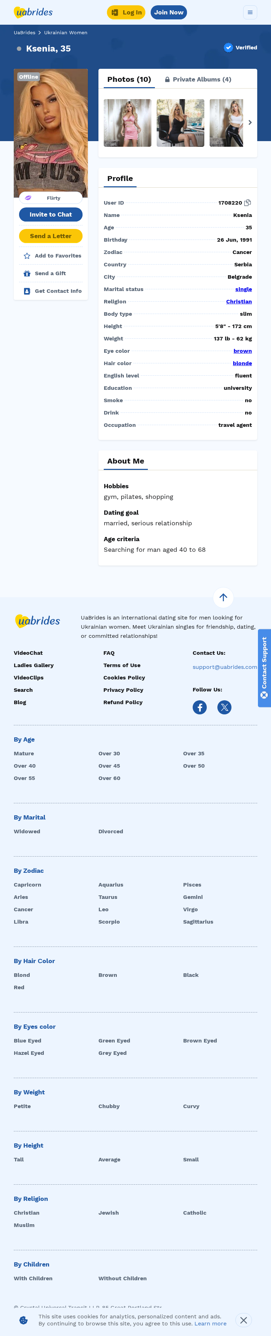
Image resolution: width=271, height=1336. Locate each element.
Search (23, 690)
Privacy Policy (123, 690)
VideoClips (29, 677)
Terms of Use (121, 665)
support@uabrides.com (225, 667)
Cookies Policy (124, 677)
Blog (20, 702)
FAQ (109, 652)
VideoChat (28, 652)
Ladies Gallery (34, 665)
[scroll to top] (223, 597)
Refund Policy (123, 702)
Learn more (210, 1323)
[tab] (129, 79)
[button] (51, 133)
